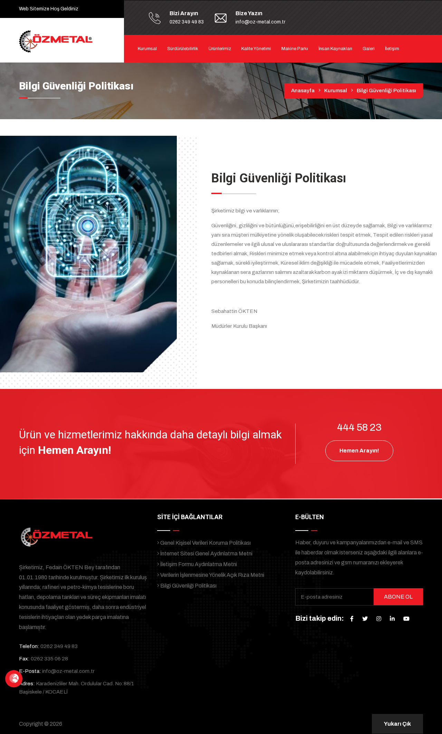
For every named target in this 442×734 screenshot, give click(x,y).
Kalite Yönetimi (256, 48)
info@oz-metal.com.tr (260, 22)
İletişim (392, 48)
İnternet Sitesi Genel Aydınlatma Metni (205, 553)
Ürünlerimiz (220, 48)
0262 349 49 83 (187, 22)
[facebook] (352, 618)
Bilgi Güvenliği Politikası (188, 586)
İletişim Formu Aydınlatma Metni (198, 564)
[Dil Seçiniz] (13, 678)
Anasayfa (303, 90)
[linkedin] (392, 618)
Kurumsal (147, 48)
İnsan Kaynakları (335, 48)
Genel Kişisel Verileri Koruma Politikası (205, 543)
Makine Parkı (294, 48)
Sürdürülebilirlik (182, 48)
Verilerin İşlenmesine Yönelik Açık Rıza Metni (211, 575)
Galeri (369, 48)
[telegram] (365, 618)
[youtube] (406, 618)
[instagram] (378, 618)
